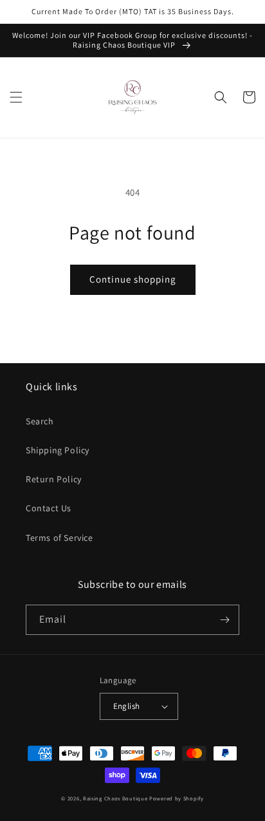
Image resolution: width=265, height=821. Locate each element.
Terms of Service (59, 537)
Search (40, 421)
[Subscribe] (224, 620)
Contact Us (48, 508)
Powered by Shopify (176, 798)
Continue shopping (132, 279)
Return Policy (54, 479)
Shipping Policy (57, 450)
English (126, 706)
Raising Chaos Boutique (115, 798)
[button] (16, 97)
